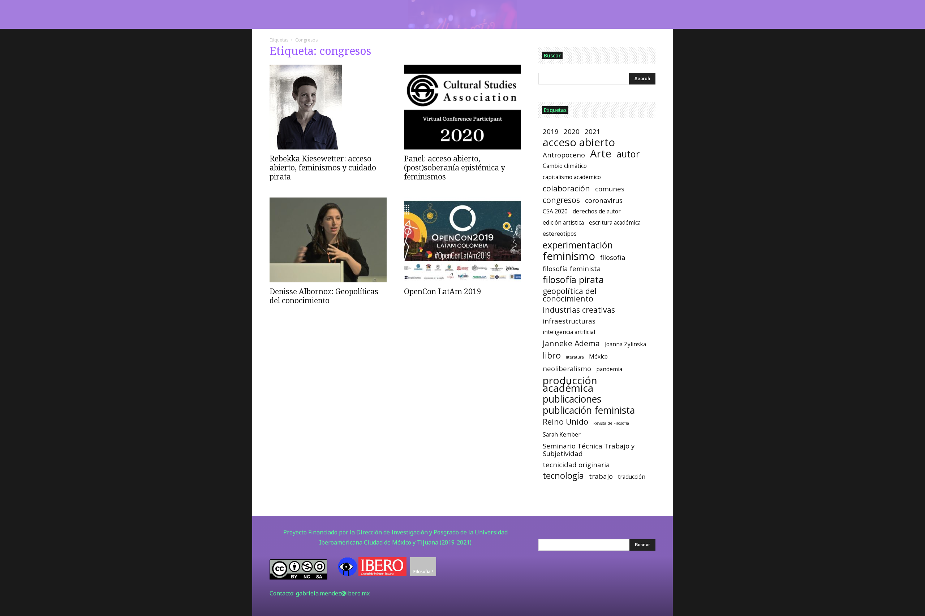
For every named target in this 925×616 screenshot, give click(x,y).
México (598, 356)
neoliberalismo (567, 368)
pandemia (609, 369)
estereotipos (560, 234)
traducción (631, 477)
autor (628, 154)
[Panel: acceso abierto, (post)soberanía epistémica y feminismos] (462, 107)
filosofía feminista (572, 268)
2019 (551, 131)
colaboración (566, 188)
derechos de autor (597, 211)
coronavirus (604, 200)
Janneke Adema (571, 343)
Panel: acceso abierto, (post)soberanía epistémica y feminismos (454, 167)
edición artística (563, 222)
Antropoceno (564, 155)
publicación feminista (589, 410)
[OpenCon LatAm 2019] (462, 240)
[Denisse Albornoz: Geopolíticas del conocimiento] (328, 240)
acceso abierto (579, 142)
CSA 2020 (555, 211)
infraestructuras (569, 321)
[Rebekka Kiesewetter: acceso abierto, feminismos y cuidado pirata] (328, 107)
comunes (609, 188)
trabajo (601, 476)
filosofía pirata (573, 279)
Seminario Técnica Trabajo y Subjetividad (588, 449)
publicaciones (572, 399)
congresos (561, 200)
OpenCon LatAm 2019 (442, 291)
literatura (575, 357)
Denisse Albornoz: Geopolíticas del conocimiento (324, 295)
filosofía (612, 257)
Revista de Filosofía (611, 423)
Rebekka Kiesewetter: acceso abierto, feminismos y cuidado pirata (323, 167)
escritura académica (615, 222)
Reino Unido (565, 421)
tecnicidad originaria (576, 464)
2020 (572, 131)
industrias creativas (579, 309)
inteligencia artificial (569, 332)
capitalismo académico (572, 177)
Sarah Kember (562, 434)
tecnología (563, 476)
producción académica (570, 384)
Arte (600, 153)
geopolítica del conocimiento (570, 294)
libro (552, 355)
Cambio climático (565, 166)
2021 (593, 131)
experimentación (578, 245)
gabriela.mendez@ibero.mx (333, 593)
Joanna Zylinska (625, 344)
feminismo (569, 256)
